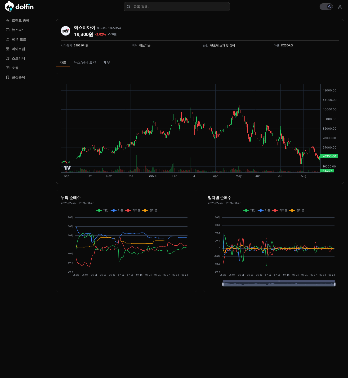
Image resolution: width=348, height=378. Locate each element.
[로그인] (340, 6)
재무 (106, 62)
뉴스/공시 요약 (85, 62)
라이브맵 (18, 48)
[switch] (326, 6)
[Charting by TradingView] (67, 168)
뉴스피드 (18, 29)
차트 (63, 62)
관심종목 (18, 77)
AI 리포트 (19, 39)
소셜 (15, 67)
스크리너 (18, 58)
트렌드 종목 (20, 20)
